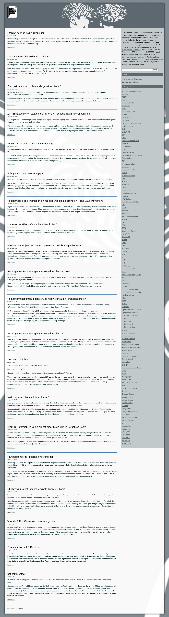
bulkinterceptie (127, 126)
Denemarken (127, 158)
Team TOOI (126, 379)
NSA (123, 298)
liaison (124, 240)
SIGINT (125, 365)
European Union (128, 176)
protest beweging (128, 336)
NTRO (124, 304)
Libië (124, 243)
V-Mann (125, 406)
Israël (124, 222)
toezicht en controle (129, 388)
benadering (126, 117)
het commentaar (16, 574)
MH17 (124, 254)
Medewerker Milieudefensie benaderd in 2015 (32, 224)
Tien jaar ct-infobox (17, 359)
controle (125, 144)
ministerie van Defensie (131, 269)
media (124, 251)
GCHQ (124, 187)
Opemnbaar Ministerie (130, 312)
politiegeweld (127, 321)
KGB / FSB (126, 237)
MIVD (124, 272)
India (124, 208)
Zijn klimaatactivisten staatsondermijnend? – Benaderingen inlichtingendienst (49, 113)
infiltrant (125, 211)
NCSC (124, 278)
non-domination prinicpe (131, 289)
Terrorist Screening (129, 382)
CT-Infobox (126, 146)
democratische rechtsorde (132, 155)
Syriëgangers (127, 377)
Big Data (125, 120)
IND (123, 205)
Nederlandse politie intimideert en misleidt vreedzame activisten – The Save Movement (55, 200)
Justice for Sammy (129, 231)
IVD (123, 225)
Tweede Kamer (128, 394)
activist (124, 100)
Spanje (124, 371)
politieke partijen (128, 327)
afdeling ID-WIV (128, 103)
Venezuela (126, 414)
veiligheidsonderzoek (130, 411)
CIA (123, 135)
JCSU (124, 228)
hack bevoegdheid (129, 193)
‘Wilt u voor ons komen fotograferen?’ (28, 397)
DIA (123, 161)
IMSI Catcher (127, 199)
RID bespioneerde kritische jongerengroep (30, 456)
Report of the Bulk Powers (132, 347)
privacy (125, 330)
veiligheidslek (127, 409)
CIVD (124, 138)
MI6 (123, 260)
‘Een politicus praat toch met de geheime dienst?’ (34, 86)
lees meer (11, 48)
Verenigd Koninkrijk (129, 417)
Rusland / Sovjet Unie (130, 356)
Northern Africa (128, 295)
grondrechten (127, 190)
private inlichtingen (129, 333)
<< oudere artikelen (15, 608)
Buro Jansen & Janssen (131, 50)
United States (127, 403)
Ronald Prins (127, 350)
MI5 (123, 257)
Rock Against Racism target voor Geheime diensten (35, 333)
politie (124, 318)
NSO (124, 301)
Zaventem (126, 441)
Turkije (124, 391)
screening (126, 362)
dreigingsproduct (128, 164)
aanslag (125, 94)
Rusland (125, 353)
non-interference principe (132, 292)
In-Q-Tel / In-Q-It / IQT (130, 202)
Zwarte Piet (126, 444)
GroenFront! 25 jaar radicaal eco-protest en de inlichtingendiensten (44, 245)
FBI (123, 179)
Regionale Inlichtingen (130, 344)
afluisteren (126, 106)
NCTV (124, 280)
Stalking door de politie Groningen (26, 33)
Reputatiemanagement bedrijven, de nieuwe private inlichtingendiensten (46, 298)
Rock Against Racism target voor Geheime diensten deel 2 (39, 271)
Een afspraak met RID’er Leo (23, 547)
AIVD (124, 109)
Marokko (125, 248)
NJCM (124, 286)
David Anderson (128, 152)
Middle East (126, 266)
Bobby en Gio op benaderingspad (25, 173)
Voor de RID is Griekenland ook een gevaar (31, 521)
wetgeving (126, 429)
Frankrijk (125, 184)
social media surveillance (132, 368)
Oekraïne (125, 307)
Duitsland (125, 167)
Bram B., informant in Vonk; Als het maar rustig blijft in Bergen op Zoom (46, 427)
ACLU (124, 97)
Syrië (124, 374)
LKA (123, 245)
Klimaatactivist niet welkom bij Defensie (28, 56)
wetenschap (126, 426)
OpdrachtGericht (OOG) (131, 310)
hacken (125, 196)
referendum (126, 342)
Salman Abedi (127, 359)
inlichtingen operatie (130, 216)
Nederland (126, 283)
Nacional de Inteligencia (131, 275)
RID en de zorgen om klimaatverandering (30, 143)
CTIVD (124, 149)
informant (125, 214)
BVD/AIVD (126, 132)
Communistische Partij (130, 141)
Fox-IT (124, 181)
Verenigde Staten (128, 420)
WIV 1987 (126, 432)
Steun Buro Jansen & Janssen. (134, 57)
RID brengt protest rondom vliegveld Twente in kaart (36, 489)
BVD (123, 129)
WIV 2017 (126, 438)
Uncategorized (127, 397)
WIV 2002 (126, 435)
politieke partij (127, 324)
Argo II (124, 114)
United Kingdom (128, 400)
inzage (124, 219)
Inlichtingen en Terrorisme (132, 79)
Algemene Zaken (128, 112)
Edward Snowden (129, 170)
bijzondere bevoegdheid (131, 123)
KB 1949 (125, 234)
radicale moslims (128, 339)
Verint (124, 423)
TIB (123, 385)
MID (123, 263)
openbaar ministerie (130, 315)
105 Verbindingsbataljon (131, 91)
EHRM (124, 173)
